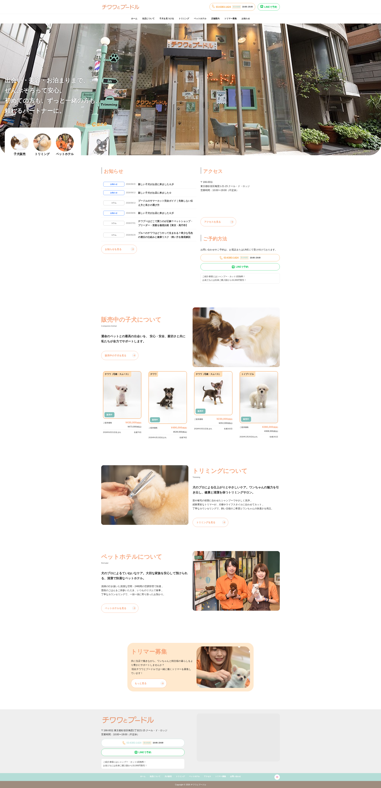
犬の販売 (168, 776)
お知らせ (246, 18)
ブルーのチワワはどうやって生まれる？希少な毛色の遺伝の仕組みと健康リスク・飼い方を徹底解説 (165, 235)
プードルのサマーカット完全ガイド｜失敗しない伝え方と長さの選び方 (165, 203)
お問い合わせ (235, 776)
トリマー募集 (230, 18)
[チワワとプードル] (120, 6)
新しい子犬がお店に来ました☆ (154, 192)
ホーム (134, 18)
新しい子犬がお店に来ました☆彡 (156, 184)
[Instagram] (277, 777)
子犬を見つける (166, 18)
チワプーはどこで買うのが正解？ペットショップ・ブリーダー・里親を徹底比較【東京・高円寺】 (165, 223)
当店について (148, 18)
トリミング (184, 18)
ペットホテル (200, 18)
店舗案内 (215, 18)
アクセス (207, 776)
